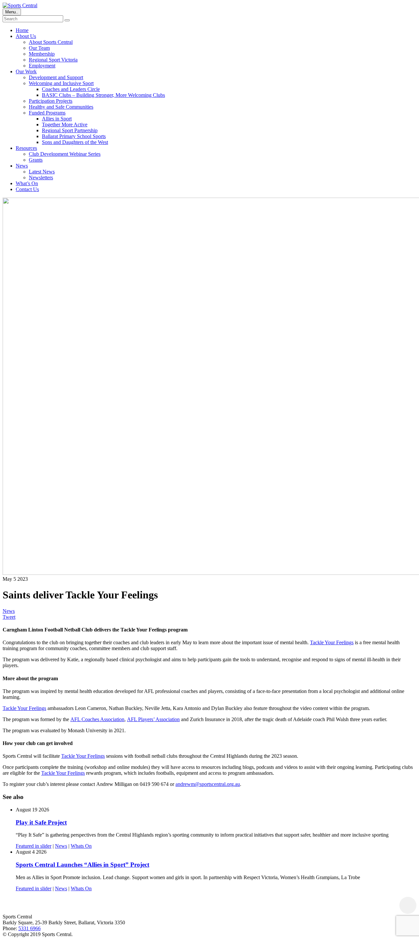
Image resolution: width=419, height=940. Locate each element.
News (22, 165)
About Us (26, 36)
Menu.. (11, 11)
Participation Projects (50, 101)
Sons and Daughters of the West (75, 142)
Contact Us (27, 189)
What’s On (27, 183)
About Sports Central (51, 42)
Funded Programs (47, 112)
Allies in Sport (57, 118)
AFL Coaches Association (97, 719)
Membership (42, 54)
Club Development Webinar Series (64, 154)
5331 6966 (29, 928)
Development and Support (56, 77)
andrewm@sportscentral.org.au (207, 784)
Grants (36, 160)
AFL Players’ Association (153, 719)
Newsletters (41, 177)
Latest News (42, 171)
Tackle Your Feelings (332, 642)
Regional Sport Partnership (70, 130)
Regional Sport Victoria (53, 59)
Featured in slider (33, 846)
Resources (26, 148)
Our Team (39, 48)
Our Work (26, 71)
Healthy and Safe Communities (61, 107)
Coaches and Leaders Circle (71, 89)
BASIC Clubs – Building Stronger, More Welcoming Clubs (103, 95)
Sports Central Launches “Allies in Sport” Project (82, 864)
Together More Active (64, 124)
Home (22, 30)
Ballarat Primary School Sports (74, 136)
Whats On (81, 846)
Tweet (9, 617)
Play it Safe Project (41, 822)
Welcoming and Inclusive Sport (61, 83)
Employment (42, 65)
